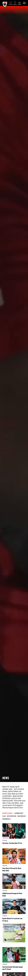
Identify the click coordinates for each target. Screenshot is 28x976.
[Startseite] (4, 3)
